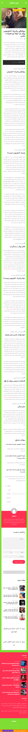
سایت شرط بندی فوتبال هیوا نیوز (11, 630)
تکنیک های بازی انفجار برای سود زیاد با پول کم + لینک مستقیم (11, 671)
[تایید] (5, 572)
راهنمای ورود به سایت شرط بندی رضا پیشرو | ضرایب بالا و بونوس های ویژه (11, 595)
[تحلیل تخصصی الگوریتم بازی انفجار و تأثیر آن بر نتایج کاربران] (24, 678)
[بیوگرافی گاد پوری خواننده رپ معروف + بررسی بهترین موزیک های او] (22, 603)
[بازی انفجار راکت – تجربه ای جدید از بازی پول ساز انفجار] (24, 685)
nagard (14, 516)
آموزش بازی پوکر (10, 309)
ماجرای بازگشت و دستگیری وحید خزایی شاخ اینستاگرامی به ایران (10, 588)
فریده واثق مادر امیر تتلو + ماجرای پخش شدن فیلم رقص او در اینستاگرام (10, 610)
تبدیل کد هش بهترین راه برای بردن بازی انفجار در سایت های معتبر (10, 664)
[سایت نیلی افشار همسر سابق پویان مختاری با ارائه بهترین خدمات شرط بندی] (24, 692)
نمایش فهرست (14, 62)
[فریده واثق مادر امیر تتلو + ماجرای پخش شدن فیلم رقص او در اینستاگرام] (22, 610)
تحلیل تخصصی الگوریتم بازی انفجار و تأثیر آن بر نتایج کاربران (10, 679)
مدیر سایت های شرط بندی (19, 10)
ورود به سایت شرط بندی (8, 730)
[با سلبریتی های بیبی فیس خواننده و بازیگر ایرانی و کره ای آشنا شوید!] (22, 617)
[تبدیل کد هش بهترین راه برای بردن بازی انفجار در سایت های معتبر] (24, 663)
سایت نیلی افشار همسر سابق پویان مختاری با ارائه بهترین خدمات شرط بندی (10, 693)
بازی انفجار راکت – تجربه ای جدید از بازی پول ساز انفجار (10, 686)
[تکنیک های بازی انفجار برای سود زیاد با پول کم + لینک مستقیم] (24, 670)
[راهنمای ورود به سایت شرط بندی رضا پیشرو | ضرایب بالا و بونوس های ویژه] (22, 595)
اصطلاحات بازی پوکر (8, 397)
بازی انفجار (14, 2)
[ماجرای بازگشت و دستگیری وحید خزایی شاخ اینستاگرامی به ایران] (22, 588)
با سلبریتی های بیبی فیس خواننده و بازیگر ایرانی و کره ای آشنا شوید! (11, 617)
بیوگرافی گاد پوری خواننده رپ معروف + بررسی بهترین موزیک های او (10, 603)
